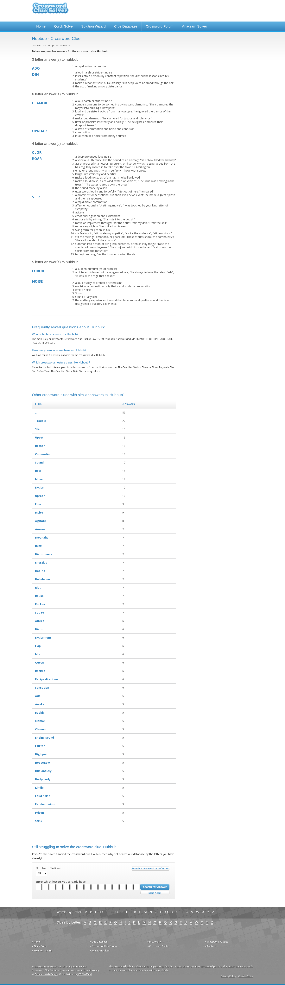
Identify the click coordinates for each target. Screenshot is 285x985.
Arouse (40, 529)
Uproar (40, 496)
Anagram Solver (194, 26)
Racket (40, 671)
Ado (38, 696)
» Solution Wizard (42, 950)
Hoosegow (42, 762)
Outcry (40, 662)
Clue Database (125, 26)
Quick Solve (63, 26)
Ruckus (40, 604)
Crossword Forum (160, 26)
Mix (37, 654)
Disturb (40, 629)
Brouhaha (41, 537)
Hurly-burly (42, 779)
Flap (38, 646)
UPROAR (39, 131)
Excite (39, 487)
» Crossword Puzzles (216, 941)
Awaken (40, 704)
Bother (40, 446)
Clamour (41, 729)
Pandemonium (45, 804)
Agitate (40, 521)
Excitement (43, 637)
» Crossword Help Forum (103, 946)
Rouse (39, 596)
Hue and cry (43, 771)
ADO (36, 68)
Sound (39, 462)
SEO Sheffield (84, 974)
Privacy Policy (228, 976)
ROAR (37, 158)
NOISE (37, 281)
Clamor (40, 721)
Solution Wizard (93, 26)
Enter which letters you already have (61, 881)
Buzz (38, 546)
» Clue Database (98, 941)
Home (41, 26)
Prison (39, 812)
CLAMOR (39, 103)
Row (38, 471)
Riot (38, 587)
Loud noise (42, 796)
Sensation (42, 687)
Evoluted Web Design (46, 974)
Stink (38, 821)
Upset (39, 437)
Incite (39, 512)
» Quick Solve (39, 946)
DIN (35, 74)
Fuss (38, 504)
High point (42, 754)
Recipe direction (46, 679)
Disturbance (43, 554)
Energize (41, 562)
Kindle (39, 787)
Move (39, 479)
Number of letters (48, 868)
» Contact (210, 946)
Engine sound (44, 737)
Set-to (39, 612)
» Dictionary (154, 941)
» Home (36, 941)
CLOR (36, 152)
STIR (36, 197)
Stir (37, 429)
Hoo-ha (40, 571)
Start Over (154, 893)
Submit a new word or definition (151, 869)
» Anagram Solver (99, 950)
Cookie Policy (245, 976)
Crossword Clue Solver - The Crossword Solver (50, 10)
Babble (40, 712)
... (36, 412)
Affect (39, 621)
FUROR (38, 270)
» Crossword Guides (158, 946)
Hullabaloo (42, 579)
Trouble (40, 421)
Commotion (43, 454)
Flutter (40, 746)
